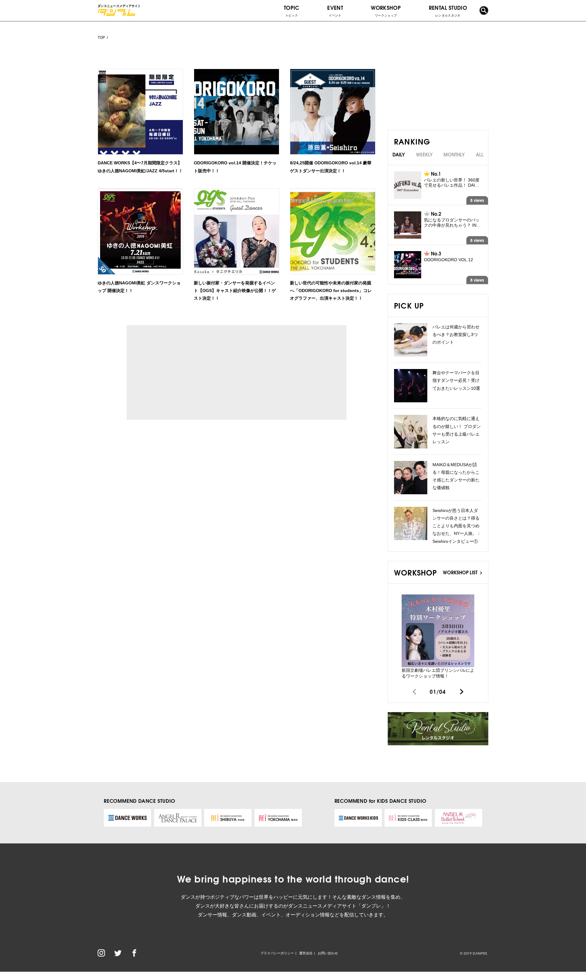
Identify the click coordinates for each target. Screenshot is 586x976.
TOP (101, 37)
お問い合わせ (328, 953)
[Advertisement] (183, 372)
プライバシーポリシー (277, 953)
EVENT (335, 10)
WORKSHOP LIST (461, 572)
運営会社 (306, 953)
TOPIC (291, 10)
